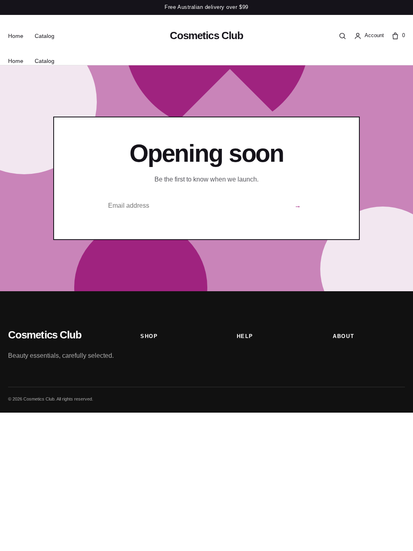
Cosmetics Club (206, 35)
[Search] (342, 36)
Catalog (44, 36)
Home (15, 36)
